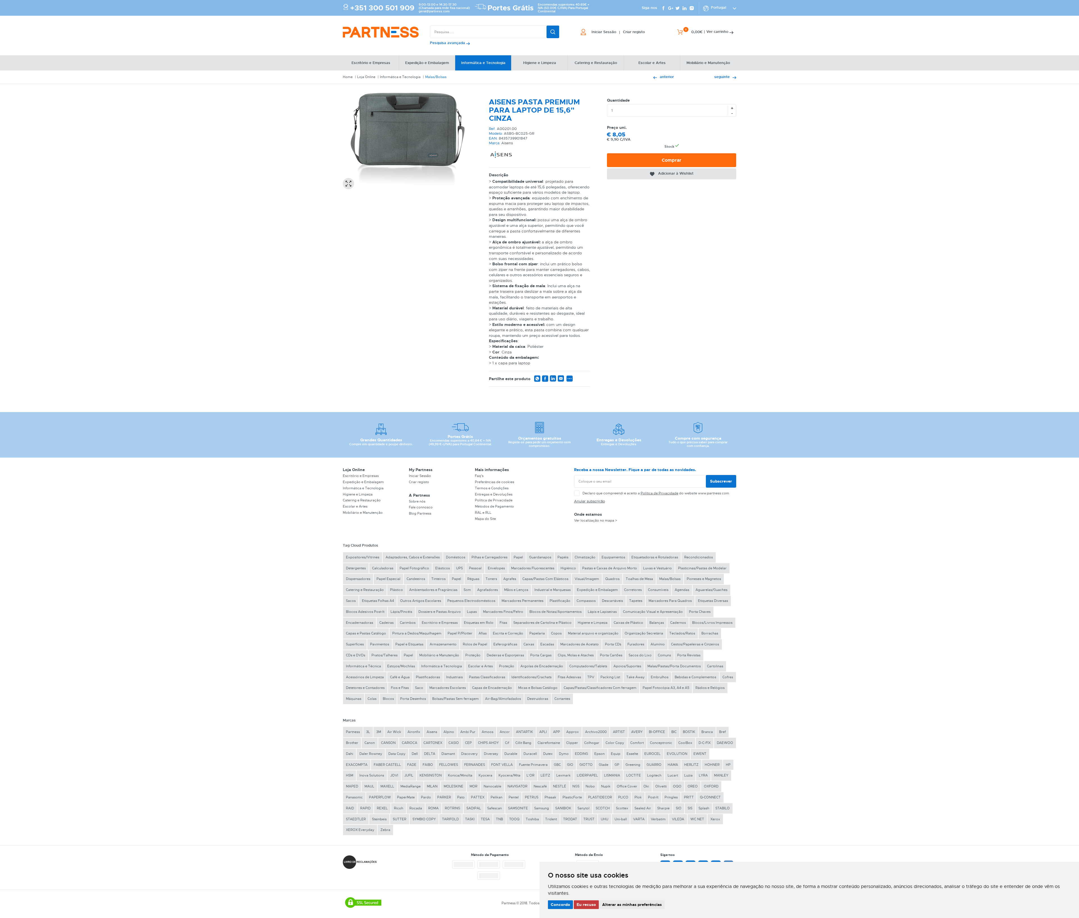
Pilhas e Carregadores (489, 557)
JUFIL (408, 775)
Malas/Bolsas (435, 77)
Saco (419, 688)
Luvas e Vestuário (657, 568)
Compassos (586, 601)
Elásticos (442, 568)
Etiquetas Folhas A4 (378, 601)
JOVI (394, 775)
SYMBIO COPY (424, 819)
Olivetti (661, 786)
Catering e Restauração (362, 500)
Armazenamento (443, 644)
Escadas (547, 644)
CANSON (388, 743)
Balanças (656, 622)
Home (348, 77)
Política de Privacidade (494, 500)
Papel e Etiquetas (409, 644)
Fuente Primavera (533, 764)
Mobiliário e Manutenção (363, 512)
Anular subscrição (589, 501)
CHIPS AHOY (488, 743)
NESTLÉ (559, 786)
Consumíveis (658, 590)
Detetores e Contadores (365, 688)
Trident (551, 819)
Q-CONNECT (710, 797)
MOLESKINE (453, 786)
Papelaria (537, 633)
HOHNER (712, 764)
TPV (590, 677)
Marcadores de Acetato (579, 644)
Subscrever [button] (721, 481)
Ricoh (398, 808)
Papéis (562, 557)
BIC (674, 732)
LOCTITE (633, 775)
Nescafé (540, 786)
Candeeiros (416, 579)
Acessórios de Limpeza (365, 677)
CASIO (453, 743)
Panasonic (354, 797)
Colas (372, 699)
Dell (415, 754)
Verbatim (658, 819)
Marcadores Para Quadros (670, 601)
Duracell (530, 754)
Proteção (472, 655)
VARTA (639, 819)
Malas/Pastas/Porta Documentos (674, 666)
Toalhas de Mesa (639, 579)
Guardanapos (540, 557)
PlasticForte (572, 797)
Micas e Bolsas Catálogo (537, 688)
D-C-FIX (705, 743)
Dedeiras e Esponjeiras (505, 655)
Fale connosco (421, 507)
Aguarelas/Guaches (711, 590)
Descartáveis (612, 601)
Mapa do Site (485, 519)
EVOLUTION (677, 754)
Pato (461, 797)
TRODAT (570, 819)
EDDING (581, 754)
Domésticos (455, 557)
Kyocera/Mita (509, 775)
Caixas (528, 644)
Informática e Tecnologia (400, 77)
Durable (510, 754)
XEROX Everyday (360, 830)
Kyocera (485, 775)
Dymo (564, 754)
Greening (632, 764)
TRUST (589, 819)
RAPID (365, 808)
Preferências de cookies (494, 482)
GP (617, 764)
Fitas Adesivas (569, 677)
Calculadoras (382, 568)
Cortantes (562, 699)
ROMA (433, 808)
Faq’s (479, 476)
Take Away (635, 677)
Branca (707, 732)
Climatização (585, 557)
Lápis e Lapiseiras (602, 611)
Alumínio (657, 644)
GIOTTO (586, 764)
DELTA (429, 754)
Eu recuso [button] (586, 904)
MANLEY (721, 775)
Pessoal (475, 568)
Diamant (448, 754)
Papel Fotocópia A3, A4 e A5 (666, 688)
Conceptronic (661, 743)
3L (368, 732)
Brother (352, 743)
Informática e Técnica (363, 666)
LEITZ (545, 775)
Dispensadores (358, 579)
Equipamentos (613, 557)
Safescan (494, 808)
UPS (459, 568)
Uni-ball (621, 819)
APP (556, 732)
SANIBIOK (563, 808)
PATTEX (477, 797)
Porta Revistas (689, 655)
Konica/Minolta (460, 775)
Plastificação (560, 601)
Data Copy (396, 754)
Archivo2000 (596, 732)
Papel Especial (388, 579)
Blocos (388, 699)
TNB (499, 819)
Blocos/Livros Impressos (712, 622)
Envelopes (496, 568)
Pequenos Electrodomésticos (471, 601)
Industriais (454, 677)
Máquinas (353, 699)
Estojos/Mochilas (401, 666)
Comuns (664, 655)
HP (728, 764)
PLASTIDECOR (600, 797)
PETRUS (531, 797)
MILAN (432, 786)
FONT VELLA (502, 764)
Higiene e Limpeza (358, 494)
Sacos (351, 601)
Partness (353, 732)
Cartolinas (715, 666)
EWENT (699, 754)
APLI (543, 732)
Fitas (503, 622)
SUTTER (399, 819)
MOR (473, 786)
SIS (690, 808)
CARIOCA (409, 743)
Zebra (385, 830)
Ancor (505, 732)
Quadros (612, 579)
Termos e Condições (492, 488)
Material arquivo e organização (593, 633)
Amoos (487, 732)
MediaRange (410, 786)
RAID (350, 808)
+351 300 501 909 (382, 8)
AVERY (637, 732)
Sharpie (663, 808)
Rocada (415, 808)
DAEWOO (725, 743)
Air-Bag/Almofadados (503, 699)
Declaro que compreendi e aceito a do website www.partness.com (655, 493)
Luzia (688, 775)
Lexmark (563, 775)
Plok (638, 797)
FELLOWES (448, 764)
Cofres (727, 677)
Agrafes (509, 579)
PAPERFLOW (380, 797)
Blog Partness (420, 513)
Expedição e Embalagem (363, 482)
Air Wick (394, 732)
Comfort (637, 743)
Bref (722, 732)
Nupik (606, 786)
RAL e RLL (483, 512)
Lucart (673, 775)
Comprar (671, 160)
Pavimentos (379, 644)
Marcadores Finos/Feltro (503, 611)
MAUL (369, 786)
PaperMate (406, 797)
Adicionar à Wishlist (675, 173)
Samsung (541, 808)
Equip (615, 754)
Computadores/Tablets (588, 666)
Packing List (610, 677)
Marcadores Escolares (447, 688)
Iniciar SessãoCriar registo (618, 32)
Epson (599, 754)
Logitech (654, 775)
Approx (572, 732)
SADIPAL (473, 808)
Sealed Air (642, 808)
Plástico (396, 590)
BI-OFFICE (657, 732)
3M (378, 732)
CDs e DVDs (355, 655)
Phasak (550, 797)
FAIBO (428, 764)
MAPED (352, 786)
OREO (693, 786)
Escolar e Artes (355, 506)
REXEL (382, 808)
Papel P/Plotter (460, 633)
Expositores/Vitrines (362, 557)
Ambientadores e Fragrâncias (433, 590)
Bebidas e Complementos (695, 677)
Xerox (715, 819)
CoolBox (685, 743)
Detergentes (356, 568)
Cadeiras (386, 622)
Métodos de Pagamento (494, 506)
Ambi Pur (467, 732)
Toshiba (532, 819)
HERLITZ (691, 764)
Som (467, 590)
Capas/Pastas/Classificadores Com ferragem (600, 688)
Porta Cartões (611, 655)
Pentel (514, 797)
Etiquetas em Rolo (478, 622)
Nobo (590, 786)
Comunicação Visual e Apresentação (653, 611)
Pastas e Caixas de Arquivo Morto (609, 568)
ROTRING (452, 808)
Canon (369, 743)
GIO (570, 764)
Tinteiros (438, 579)
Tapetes (635, 601)
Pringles (671, 797)
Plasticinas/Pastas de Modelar (702, 568)
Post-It (653, 797)
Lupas (472, 611)
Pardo (426, 797)
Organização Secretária (644, 633)
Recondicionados (698, 557)
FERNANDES (474, 764)
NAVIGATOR (517, 786)
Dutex (548, 754)
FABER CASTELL (387, 764)
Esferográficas (505, 644)
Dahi (349, 754)
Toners (491, 579)
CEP (468, 743)
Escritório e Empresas (361, 476)
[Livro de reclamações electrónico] (360, 862)
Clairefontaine (549, 743)
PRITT (689, 797)
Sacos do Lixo (640, 655)
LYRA (703, 775)
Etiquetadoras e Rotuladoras (654, 557)
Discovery (469, 754)
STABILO (722, 808)
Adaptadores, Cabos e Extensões (413, 557)
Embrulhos (659, 677)
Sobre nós (417, 501)
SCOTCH (603, 808)
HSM (349, 775)
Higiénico (568, 568)
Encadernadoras (359, 622)
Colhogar (591, 743)
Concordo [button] (560, 904)
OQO (677, 786)
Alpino (448, 732)
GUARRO (654, 764)
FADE (411, 764)
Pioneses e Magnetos (704, 579)
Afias (483, 633)
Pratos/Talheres (384, 655)
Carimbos (408, 622)
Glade (603, 764)
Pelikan (496, 797)
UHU (604, 819)
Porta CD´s (613, 644)
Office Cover (627, 786)
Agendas (682, 590)
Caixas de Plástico (628, 622)
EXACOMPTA (357, 764)
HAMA (673, 764)
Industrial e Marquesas (552, 590)
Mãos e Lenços (516, 590)
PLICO (623, 797)
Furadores (635, 644)
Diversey (491, 754)
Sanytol (583, 808)
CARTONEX (432, 743)
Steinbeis (379, 819)
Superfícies (355, 644)
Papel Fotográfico (414, 568)
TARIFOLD (450, 819)
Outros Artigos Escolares (420, 601)
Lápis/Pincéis (401, 611)
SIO (678, 808)
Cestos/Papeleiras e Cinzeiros (695, 644)
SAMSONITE (518, 808)
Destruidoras (537, 699)
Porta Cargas (541, 655)
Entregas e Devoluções (494, 494)
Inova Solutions (371, 775)
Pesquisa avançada (448, 42)
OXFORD (711, 786)
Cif (507, 743)
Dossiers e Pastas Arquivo (439, 611)
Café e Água (400, 677)
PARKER (444, 797)
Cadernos (678, 622)
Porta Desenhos (413, 699)
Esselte (632, 754)
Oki (646, 786)
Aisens (432, 732)
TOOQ (514, 819)
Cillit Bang (523, 743)
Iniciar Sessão (420, 476)
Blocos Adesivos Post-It (365, 611)
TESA (485, 819)
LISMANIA (612, 775)
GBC (557, 764)
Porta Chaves (700, 611)
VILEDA (678, 819)
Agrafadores (487, 590)
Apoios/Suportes (627, 666)
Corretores (633, 590)
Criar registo (419, 482)
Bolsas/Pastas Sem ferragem (455, 699)
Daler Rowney (370, 754)
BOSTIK (689, 732)
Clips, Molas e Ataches (576, 655)
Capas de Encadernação (492, 688)
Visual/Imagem (587, 579)
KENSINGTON (431, 775)
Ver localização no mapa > (595, 520)
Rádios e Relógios (710, 688)
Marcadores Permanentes (522, 601)
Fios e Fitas (400, 688)
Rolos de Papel (475, 644)
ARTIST (619, 732)
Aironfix (413, 732)
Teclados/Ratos (682, 633)
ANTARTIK (524, 732)
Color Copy (615, 743)
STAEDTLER (356, 819)
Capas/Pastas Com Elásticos (545, 579)
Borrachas (709, 633)
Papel (518, 557)
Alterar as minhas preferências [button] (632, 904)
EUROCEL (652, 754)
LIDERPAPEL (587, 775)
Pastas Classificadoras (487, 677)
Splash (704, 808)
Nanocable (492, 786)
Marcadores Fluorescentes (532, 568)
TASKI (470, 819)
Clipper (572, 743)
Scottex (622, 808)
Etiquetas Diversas (713, 601)
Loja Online (366, 77)
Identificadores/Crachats (531, 677)
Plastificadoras (428, 677)
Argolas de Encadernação (541, 666)
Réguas (473, 579)
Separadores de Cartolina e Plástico (542, 622)
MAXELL (387, 786)
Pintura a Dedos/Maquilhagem (416, 633)
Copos (556, 633)
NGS (575, 786)
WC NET (697, 819)
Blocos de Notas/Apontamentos (555, 611)
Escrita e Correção (508, 633)
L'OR (530, 775)
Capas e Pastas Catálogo (366, 633)
